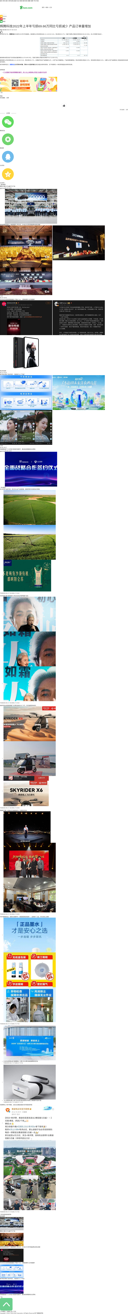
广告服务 (8, 1311)
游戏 (12, 1)
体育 (9, 1)
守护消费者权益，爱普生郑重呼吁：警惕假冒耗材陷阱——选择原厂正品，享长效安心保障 (24, 916)
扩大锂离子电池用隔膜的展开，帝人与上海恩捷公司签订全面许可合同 (25, 72)
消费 (32, 1)
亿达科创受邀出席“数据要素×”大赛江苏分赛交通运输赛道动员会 (20, 1061)
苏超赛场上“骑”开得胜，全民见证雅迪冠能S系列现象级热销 (16, 1104)
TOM (1, 593)
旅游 (15, 1)
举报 (1, 96)
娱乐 (7, 1)
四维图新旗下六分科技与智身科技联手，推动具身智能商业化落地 (17, 449)
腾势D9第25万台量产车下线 (7, 186)
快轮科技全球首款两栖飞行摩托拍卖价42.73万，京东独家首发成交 (18, 705)
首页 (1, 1)
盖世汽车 (2, 188)
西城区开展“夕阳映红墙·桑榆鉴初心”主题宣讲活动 (13, 810)
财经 (26, 1)
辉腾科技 (12, 64)
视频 (23, 1)
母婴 (21, 1)
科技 (37, 1)
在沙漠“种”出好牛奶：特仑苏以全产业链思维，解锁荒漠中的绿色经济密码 (20, 489)
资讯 (4, 1)
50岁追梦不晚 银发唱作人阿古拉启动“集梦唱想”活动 (14, 596)
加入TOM (13, 1311)
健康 (29, 1)
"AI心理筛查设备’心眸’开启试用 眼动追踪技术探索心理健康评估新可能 (22, 1100)
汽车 (34, 1)
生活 (18, 1)
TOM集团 (2, 1311)
